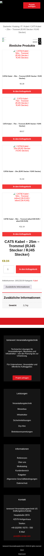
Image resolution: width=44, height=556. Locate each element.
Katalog (16, 26)
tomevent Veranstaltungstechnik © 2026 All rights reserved (22, 546)
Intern (22, 550)
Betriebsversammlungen (22, 432)
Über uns (22, 462)
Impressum (22, 554)
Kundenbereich (22, 471)
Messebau (22, 409)
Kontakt (22, 499)
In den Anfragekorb (22, 91)
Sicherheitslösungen (22, 420)
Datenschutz (22, 483)
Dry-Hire (22, 426)
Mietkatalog (22, 466)
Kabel (26, 26)
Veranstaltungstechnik (22, 403)
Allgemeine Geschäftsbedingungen (22, 479)
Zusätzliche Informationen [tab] (18, 287)
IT (21, 26)
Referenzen (22, 458)
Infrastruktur (22, 415)
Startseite (7, 26)
